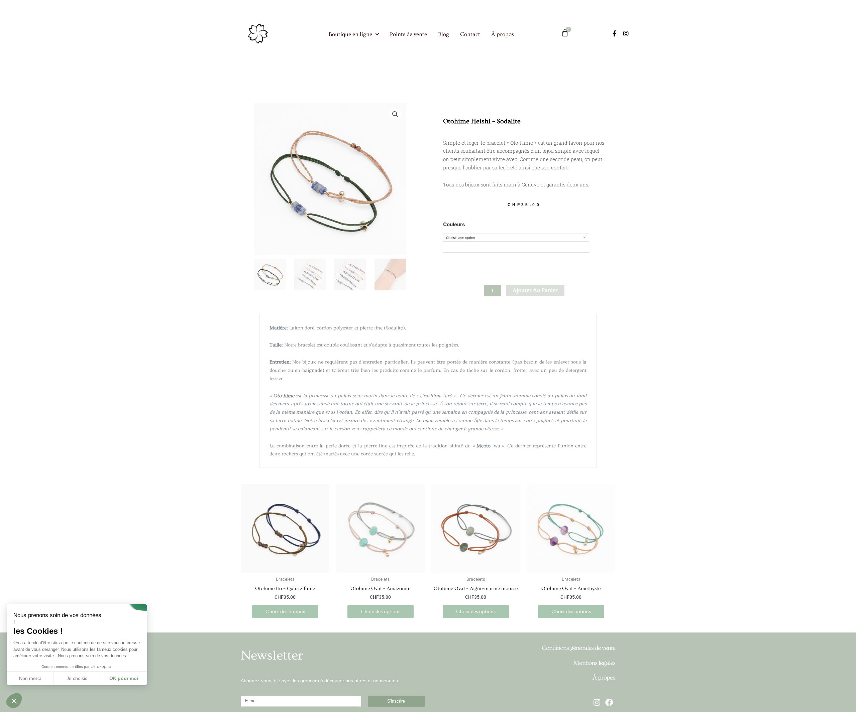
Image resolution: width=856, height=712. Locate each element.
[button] (395, 114)
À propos (502, 34)
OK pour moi (123, 678)
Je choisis (77, 678)
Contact (470, 34)
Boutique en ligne (350, 34)
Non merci (30, 678)
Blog (443, 34)
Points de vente (408, 34)
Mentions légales (594, 663)
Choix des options (285, 611)
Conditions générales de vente (578, 648)
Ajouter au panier (535, 290)
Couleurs (454, 224)
